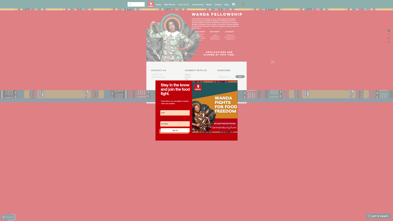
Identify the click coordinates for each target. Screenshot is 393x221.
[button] (272, 62)
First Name (165, 119)
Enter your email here (169, 108)
